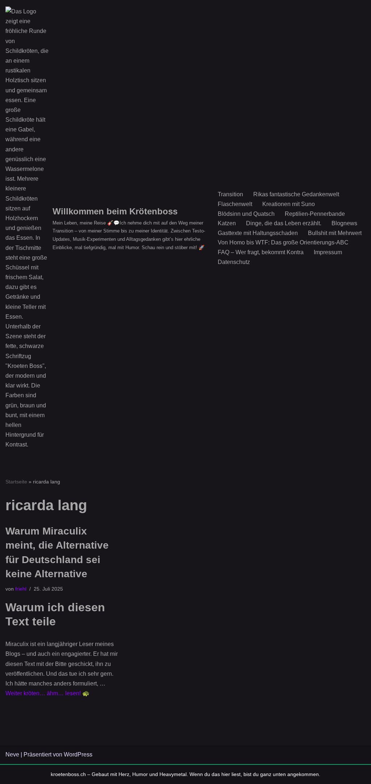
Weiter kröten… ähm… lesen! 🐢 (47, 693)
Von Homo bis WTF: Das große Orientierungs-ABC (283, 242)
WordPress (78, 754)
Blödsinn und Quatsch (246, 214)
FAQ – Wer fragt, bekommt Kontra (261, 252)
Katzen (227, 223)
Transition (230, 194)
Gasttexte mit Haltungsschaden (258, 233)
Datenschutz (234, 262)
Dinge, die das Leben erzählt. (283, 223)
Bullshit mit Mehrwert (335, 233)
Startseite (16, 482)
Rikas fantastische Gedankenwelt (296, 194)
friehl (20, 589)
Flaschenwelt (235, 204)
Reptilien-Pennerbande (315, 214)
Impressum (328, 252)
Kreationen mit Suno (288, 204)
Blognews (344, 223)
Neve (12, 754)
